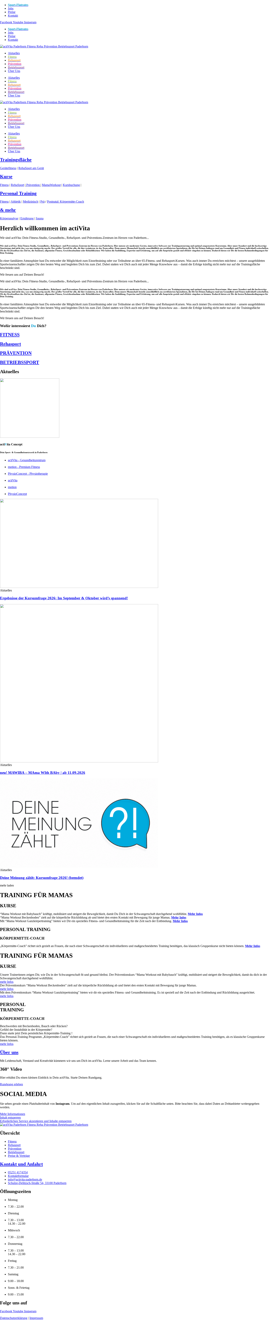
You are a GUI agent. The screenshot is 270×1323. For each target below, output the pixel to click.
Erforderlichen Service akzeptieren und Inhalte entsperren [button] (36, 1121)
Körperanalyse (9, 218)
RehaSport (17, 185)
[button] (135, 238)
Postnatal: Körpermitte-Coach (65, 201)
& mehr (8, 210)
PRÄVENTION (16, 353)
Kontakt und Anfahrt (21, 1164)
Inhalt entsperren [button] (10, 1117)
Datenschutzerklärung (13, 1318)
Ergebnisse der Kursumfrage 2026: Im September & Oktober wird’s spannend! (64, 598)
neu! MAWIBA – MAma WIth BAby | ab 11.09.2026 (42, 773)
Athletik (16, 201)
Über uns (9, 1052)
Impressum (36, 1318)
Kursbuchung (71, 185)
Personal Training (18, 193)
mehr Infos (6, 981)
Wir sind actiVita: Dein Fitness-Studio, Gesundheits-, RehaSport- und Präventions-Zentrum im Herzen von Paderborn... (74, 237)
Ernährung (27, 218)
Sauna (39, 218)
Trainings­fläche (16, 159)
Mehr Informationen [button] (12, 1114)
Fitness (4, 185)
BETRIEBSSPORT (19, 362)
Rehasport (10, 343)
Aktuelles (14, 53)
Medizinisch (30, 201)
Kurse (6, 176)
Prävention (33, 185)
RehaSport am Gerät (31, 168)
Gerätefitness (8, 168)
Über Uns (14, 71)
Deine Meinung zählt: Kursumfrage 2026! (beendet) (41, 878)
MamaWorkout (51, 185)
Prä (42, 201)
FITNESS (10, 334)
